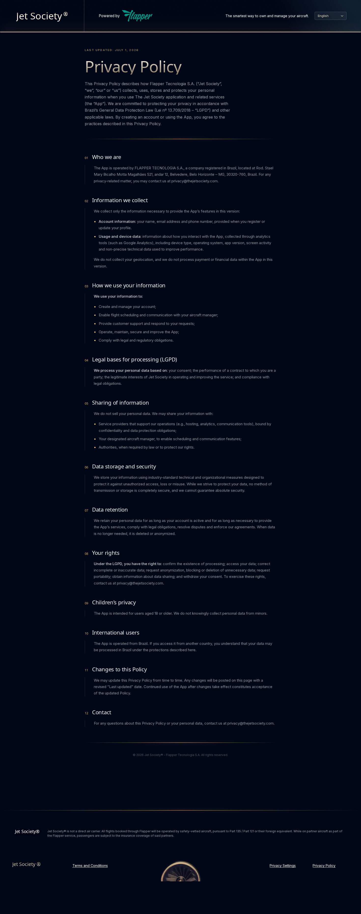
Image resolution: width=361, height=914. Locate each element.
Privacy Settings (283, 865)
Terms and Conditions (90, 865)
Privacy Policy (324, 865)
